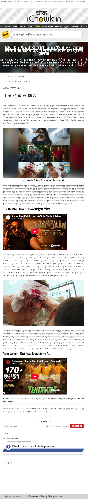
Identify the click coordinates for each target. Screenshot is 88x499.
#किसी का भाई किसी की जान (13, 398)
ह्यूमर (66, 26)
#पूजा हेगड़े (39, 398)
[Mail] (19, 96)
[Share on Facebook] (5, 95)
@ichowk (15, 438)
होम (4, 76)
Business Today (58, 1)
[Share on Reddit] (14, 95)
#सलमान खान (29, 398)
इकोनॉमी (58, 26)
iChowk (3, 1)
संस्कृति (22, 26)
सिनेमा (37, 26)
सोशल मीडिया (47, 26)
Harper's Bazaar (80, 1)
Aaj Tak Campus (23, 1)
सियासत (7, 26)
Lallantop (39, 1)
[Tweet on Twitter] (9, 95)
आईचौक (9, 438)
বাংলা (15, 1)
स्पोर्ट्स (30, 26)
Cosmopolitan (69, 1)
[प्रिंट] (25, 95)
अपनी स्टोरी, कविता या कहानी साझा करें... (33, 34)
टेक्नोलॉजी (74, 26)
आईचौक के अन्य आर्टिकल (36, 496)
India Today (47, 1)
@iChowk (20, 88)
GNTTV (32, 1)
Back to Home (14, 496)
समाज (15, 26)
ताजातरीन (58, 496)
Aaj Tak (10, 1)
